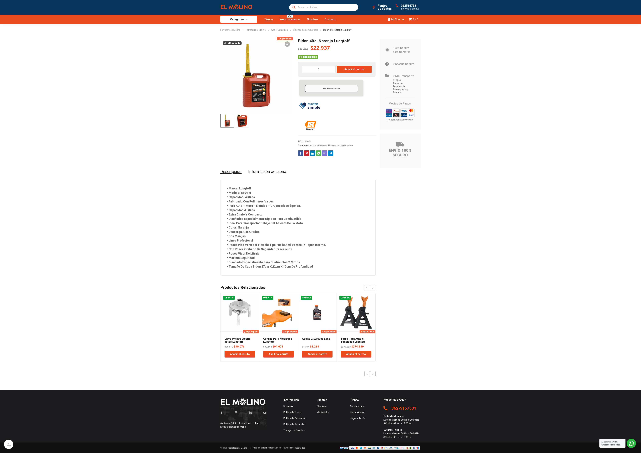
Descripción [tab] (231, 171)
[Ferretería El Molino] (237, 7)
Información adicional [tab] (267, 171)
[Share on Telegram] (330, 153)
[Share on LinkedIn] (312, 153)
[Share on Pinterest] (306, 153)
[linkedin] (250, 412)
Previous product (367, 373)
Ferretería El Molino (230, 30)
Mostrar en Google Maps (233, 427)
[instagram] (236, 412)
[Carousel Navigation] (369, 287)
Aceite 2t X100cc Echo (316, 339)
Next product (373, 373)
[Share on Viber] (324, 153)
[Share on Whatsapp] (318, 153)
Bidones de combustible (305, 30)
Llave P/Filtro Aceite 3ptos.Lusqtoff (238, 340)
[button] (287, 44)
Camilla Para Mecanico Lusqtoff (277, 340)
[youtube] (264, 412)
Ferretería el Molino (256, 30)
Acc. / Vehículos (279, 30)
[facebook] (221, 412)
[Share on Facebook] (300, 153)
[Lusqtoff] (310, 126)
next (372, 287)
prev (366, 287)
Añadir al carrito (354, 69)
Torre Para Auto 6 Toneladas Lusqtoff (353, 340)
